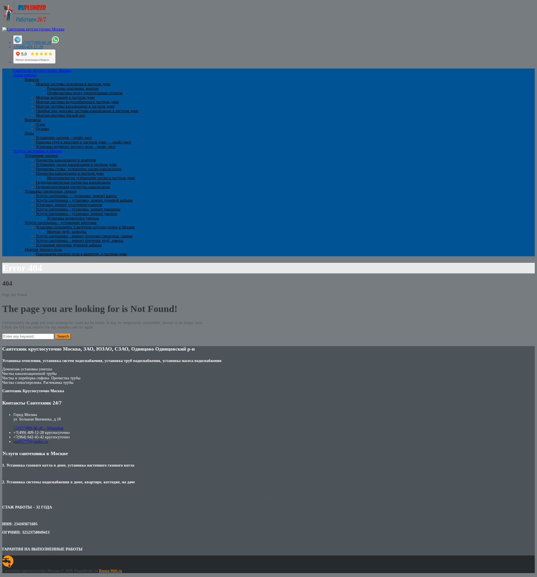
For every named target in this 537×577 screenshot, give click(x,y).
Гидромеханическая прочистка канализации (73, 187)
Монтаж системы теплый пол (60, 115)
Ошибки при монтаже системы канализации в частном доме (87, 111)
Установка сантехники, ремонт (51, 191)
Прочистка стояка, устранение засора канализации (78, 169)
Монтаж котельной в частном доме (65, 97)
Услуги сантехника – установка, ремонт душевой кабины (84, 200)
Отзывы (42, 129)
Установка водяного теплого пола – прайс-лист (76, 147)
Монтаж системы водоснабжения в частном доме (77, 102)
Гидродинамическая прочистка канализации (73, 182)
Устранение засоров (41, 155)
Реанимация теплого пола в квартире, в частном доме (81, 254)
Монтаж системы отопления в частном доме (73, 84)
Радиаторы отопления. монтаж (73, 88)
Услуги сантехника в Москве (37, 151)
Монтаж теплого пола (43, 249)
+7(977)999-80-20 (36, 43)
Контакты (33, 120)
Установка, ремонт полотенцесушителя (69, 205)
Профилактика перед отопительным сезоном (85, 93)
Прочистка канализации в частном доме (70, 173)
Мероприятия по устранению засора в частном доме (91, 178)
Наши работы (24, 75)
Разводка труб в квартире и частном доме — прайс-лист (83, 142)
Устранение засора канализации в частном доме (76, 164)
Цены (29, 133)
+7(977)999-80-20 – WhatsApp (38, 428)
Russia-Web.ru (110, 571)
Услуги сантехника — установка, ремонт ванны (76, 196)
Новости (32, 79)
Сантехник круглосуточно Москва (42, 70)
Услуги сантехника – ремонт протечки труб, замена (79, 240)
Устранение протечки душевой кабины (69, 245)
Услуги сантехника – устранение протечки (60, 223)
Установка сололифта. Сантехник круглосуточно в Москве (85, 227)
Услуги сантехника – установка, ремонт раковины (78, 209)
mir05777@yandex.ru (30, 441)
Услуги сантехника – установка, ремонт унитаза (76, 214)
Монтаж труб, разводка (66, 232)
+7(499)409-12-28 (28, 47)
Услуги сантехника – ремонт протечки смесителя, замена (84, 236)
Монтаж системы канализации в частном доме (75, 106)
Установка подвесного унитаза (73, 218)
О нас (40, 124)
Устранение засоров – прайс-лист (64, 138)
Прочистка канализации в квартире (66, 160)
